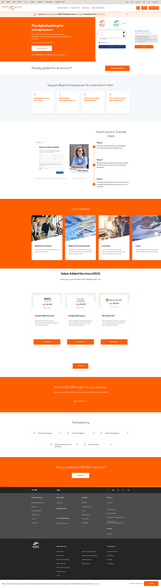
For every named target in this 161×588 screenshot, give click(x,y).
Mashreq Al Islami (61, 571)
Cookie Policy (110, 555)
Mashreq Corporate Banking (89, 551)
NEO (3, 2)
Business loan (35, 523)
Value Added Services (98, 8)
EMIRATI (8, 2)
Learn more (96, 584)
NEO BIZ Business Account (38, 502)
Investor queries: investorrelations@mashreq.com (115, 522)
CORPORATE (40, 2)
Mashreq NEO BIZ (61, 563)
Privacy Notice (110, 563)
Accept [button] (151, 583)
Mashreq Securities (87, 559)
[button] (135, 583)
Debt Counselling (111, 513)
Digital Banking (75, 8)
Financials (84, 502)
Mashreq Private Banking (63, 559)
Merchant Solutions (36, 511)
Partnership (60, 502)
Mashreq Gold (60, 555)
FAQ (149, 2)
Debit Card (34, 506)
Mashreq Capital (86, 563)
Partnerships (86, 8)
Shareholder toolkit (87, 506)
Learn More (101, 14)
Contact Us (155, 2)
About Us (138, 2)
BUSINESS (32, 2)
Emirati (58, 575)
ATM (144, 2)
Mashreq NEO (60, 551)
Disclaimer (109, 559)
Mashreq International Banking (89, 555)
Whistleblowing (111, 509)
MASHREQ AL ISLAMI (59, 2)
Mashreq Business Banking (63, 567)
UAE (132, 2)
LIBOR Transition (86, 515)
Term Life (34, 519)
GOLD (14, 2)
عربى (127, 2)
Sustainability (85, 523)
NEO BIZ (26, 2)
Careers (84, 511)
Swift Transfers (35, 515)
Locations (109, 534)
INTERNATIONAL (49, 2)
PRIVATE (19, 2)
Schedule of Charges (112, 551)
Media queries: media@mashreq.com (116, 517)
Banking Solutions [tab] (63, 8)
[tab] (75, 8)
